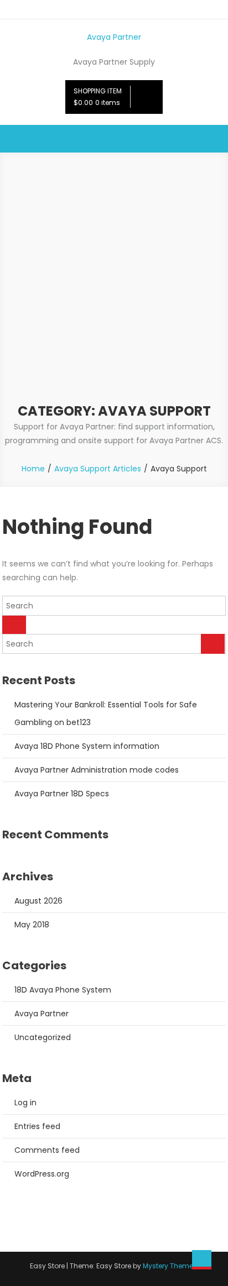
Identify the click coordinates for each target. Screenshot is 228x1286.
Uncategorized (42, 1037)
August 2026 (38, 900)
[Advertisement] (114, 283)
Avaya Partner (114, 37)
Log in (25, 1102)
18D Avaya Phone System (62, 989)
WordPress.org (41, 1173)
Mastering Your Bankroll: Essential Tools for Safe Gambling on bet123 (105, 713)
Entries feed (37, 1126)
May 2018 (31, 924)
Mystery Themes (170, 1266)
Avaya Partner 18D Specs (61, 793)
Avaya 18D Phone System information (86, 746)
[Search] (14, 625)
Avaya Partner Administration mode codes (96, 769)
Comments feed (47, 1150)
